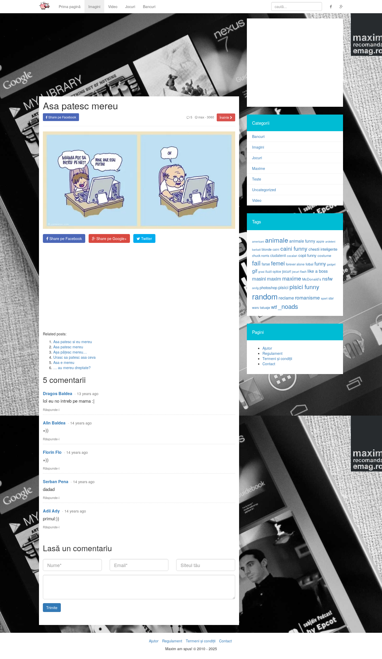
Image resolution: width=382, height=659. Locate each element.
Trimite (51, 607)
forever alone (295, 264)
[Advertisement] (139, 287)
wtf (274, 306)
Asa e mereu (63, 362)
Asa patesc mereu (68, 346)
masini (259, 278)
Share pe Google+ (111, 238)
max (200, 117)
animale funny (302, 241)
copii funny (307, 255)
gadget (331, 264)
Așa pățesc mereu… (70, 352)
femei (278, 263)
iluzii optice (273, 271)
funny (320, 263)
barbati (256, 249)
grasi (261, 272)
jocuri (286, 271)
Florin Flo (52, 452)
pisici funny (304, 286)
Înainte (225, 117)
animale (276, 239)
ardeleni (330, 241)
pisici (283, 287)
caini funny (293, 248)
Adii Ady (51, 511)
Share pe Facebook (62, 117)
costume (324, 255)
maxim (274, 278)
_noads (288, 306)
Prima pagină (70, 6)
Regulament (272, 353)
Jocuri (130, 6)
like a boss (317, 271)
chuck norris (260, 255)
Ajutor (267, 348)
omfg (255, 288)
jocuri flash (299, 271)
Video (112, 6)
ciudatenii (278, 255)
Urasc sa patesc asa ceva (74, 357)
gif (254, 270)
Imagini (94, 6)
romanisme (307, 297)
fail (256, 262)
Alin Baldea (54, 423)
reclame (286, 298)
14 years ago (81, 422)
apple (320, 241)
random (265, 296)
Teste (256, 179)
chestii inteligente (322, 249)
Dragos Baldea (57, 393)
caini (276, 249)
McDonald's (311, 279)
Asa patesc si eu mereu (72, 341)
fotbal (309, 264)
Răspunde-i (51, 409)
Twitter (146, 238)
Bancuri (149, 6)
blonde (267, 249)
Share (65, 238)
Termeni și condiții (277, 358)
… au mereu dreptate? (72, 367)
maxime (291, 278)
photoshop (268, 287)
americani (258, 241)
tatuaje (265, 307)
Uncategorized (264, 189)
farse (266, 264)
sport (324, 298)
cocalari (292, 256)
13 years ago (87, 393)
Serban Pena (55, 481)
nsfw (327, 278)
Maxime (258, 168)
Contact (268, 363)
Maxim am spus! (42, 6)
